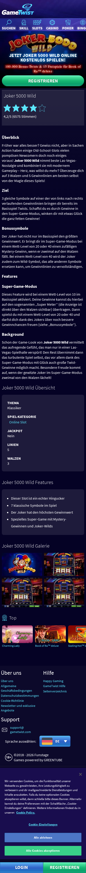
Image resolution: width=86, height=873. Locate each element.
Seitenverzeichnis (55, 691)
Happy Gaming (53, 681)
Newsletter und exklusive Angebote (18, 708)
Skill (23, 28)
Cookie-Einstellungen (43, 824)
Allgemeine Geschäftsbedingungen (16, 688)
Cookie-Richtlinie (12, 701)
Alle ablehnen (43, 837)
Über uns (7, 681)
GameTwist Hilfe (54, 686)
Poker (68, 28)
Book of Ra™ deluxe (47, 645)
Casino (52, 28)
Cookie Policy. (25, 812)
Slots (37, 28)
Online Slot (17, 422)
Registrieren (43, 81)
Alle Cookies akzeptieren (43, 851)
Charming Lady (11, 645)
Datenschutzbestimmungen (20, 696)
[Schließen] (80, 774)
